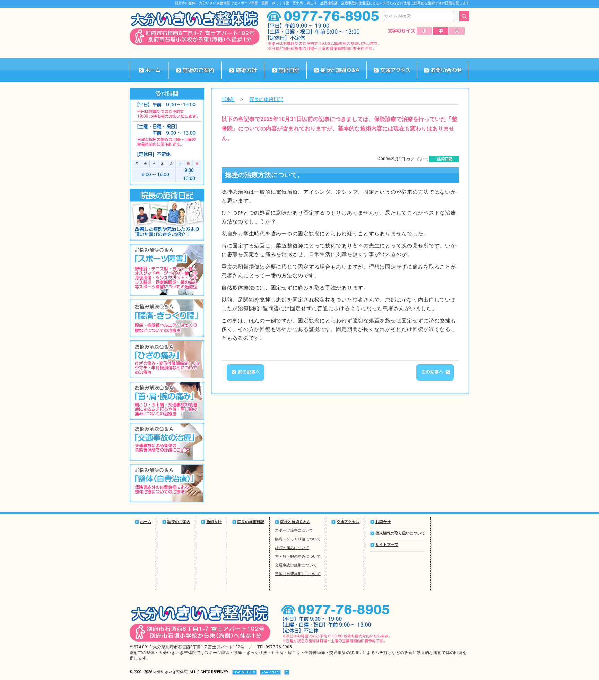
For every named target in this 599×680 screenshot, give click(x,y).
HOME (228, 99)
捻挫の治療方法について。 (264, 175)
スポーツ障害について (294, 530)
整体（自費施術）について (298, 574)
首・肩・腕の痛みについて (298, 556)
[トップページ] (149, 70)
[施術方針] (242, 70)
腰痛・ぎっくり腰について (298, 539)
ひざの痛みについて (292, 548)
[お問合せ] (442, 70)
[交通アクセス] (391, 70)
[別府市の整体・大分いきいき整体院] (195, 43)
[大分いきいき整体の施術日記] (285, 70)
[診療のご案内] (195, 70)
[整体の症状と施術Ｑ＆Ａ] (336, 70)
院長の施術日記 (266, 99)
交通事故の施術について (296, 565)
